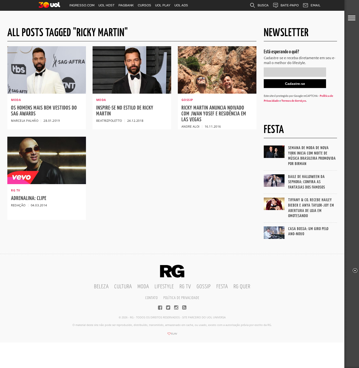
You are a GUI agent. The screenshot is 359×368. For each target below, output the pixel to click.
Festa (222, 287)
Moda (143, 287)
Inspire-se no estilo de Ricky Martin (124, 111)
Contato (151, 298)
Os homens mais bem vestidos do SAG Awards (44, 111)
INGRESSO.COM (82, 5)
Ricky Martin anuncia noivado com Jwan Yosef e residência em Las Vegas (213, 114)
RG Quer (241, 287)
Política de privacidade (181, 298)
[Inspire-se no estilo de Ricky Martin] (132, 92)
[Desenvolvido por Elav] (172, 335)
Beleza (101, 287)
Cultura (123, 287)
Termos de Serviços (293, 100)
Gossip (204, 287)
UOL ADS (181, 5)
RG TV (185, 287)
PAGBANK (126, 5)
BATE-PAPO (290, 5)
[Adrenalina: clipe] (46, 182)
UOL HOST (106, 5)
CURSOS (144, 5)
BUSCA (263, 5)
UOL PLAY (162, 5)
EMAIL (315, 5)
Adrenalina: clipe (28, 198)
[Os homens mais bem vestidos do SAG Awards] (46, 92)
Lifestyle (164, 287)
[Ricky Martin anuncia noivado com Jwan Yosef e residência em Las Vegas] (217, 92)
